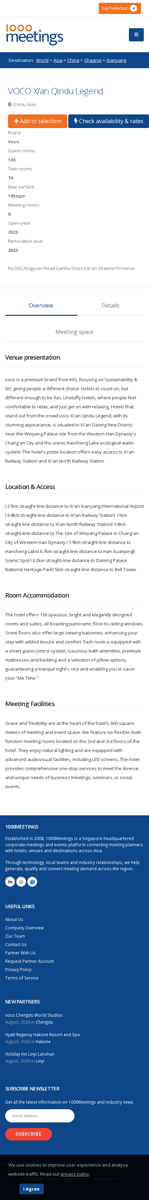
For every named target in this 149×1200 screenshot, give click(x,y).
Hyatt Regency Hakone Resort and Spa (42, 1034)
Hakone (43, 1041)
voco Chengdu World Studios (34, 1015)
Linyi (40, 1061)
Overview (41, 305)
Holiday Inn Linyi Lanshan (29, 1054)
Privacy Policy (18, 969)
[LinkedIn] (10, 882)
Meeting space (74, 332)
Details (111, 305)
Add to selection (40, 121)
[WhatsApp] (21, 882)
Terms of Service (21, 978)
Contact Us (16, 944)
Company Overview (24, 927)
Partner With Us (20, 952)
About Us (14, 919)
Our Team (15, 936)
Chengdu (44, 1022)
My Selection (118, 8)
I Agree (31, 1189)
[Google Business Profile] (32, 882)
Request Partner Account (29, 961)
